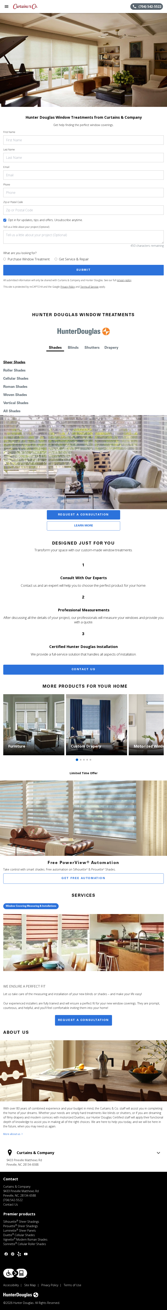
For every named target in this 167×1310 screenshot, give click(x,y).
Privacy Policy (67, 286)
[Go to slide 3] (84, 760)
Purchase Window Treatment (29, 259)
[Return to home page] (25, 6)
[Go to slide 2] (80, 760)
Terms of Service (89, 286)
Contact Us (84, 669)
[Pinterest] (12, 1254)
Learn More (83, 525)
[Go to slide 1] (77, 760)
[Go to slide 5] (90, 760)
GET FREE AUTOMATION (83, 878)
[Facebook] (6, 1254)
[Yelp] (19, 1254)
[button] (6, 6)
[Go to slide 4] (87, 760)
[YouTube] (26, 1254)
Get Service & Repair (74, 259)
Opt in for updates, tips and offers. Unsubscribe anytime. (45, 220)
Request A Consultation (83, 514)
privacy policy (124, 280)
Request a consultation (83, 1020)
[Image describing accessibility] (15, 1273)
